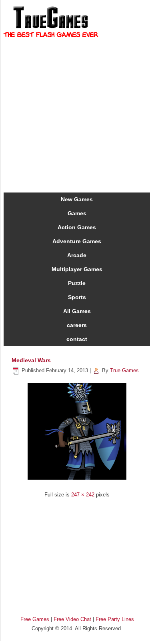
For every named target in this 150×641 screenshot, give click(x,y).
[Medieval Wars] (77, 481)
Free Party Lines (115, 619)
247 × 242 (82, 495)
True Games (124, 370)
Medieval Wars (31, 360)
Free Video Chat (72, 619)
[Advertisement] (77, 559)
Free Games (34, 619)
